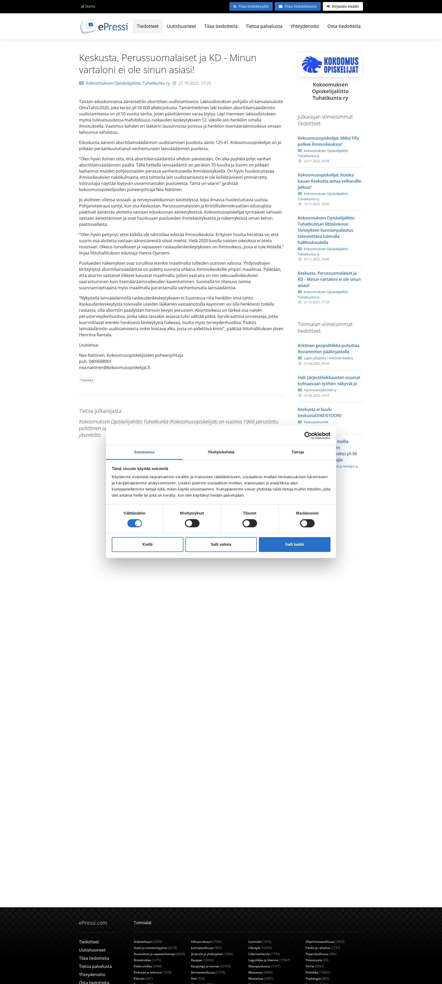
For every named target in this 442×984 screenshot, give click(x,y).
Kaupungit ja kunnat (211, 966)
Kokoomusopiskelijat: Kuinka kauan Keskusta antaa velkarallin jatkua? (329, 181)
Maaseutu (260, 972)
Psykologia (317, 978)
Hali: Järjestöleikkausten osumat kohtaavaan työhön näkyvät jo (329, 380)
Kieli (198, 978)
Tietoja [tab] (298, 452)
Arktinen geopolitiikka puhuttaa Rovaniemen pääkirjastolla (328, 348)
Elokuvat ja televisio (153, 972)
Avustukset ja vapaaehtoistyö (159, 954)
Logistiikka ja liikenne (269, 960)
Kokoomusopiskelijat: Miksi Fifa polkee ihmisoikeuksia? (328, 141)
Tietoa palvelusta (264, 26)
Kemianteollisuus (208, 972)
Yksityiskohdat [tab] (221, 452)
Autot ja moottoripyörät (155, 948)
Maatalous (260, 978)
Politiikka (87, 380)
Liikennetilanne (264, 954)
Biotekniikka (147, 960)
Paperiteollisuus (321, 954)
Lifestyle (260, 948)
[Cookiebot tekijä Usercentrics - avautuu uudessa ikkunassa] (308, 435)
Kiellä (147, 544)
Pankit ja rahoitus (323, 948)
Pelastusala (317, 960)
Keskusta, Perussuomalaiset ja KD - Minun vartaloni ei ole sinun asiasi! (329, 279)
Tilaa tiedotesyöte (253, 6)
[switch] (192, 523)
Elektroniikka (148, 966)
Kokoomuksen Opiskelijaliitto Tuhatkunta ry (128, 83)
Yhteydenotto (305, 26)
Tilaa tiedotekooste (300, 6)
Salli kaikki (294, 544)
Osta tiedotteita (344, 26)
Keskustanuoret (316, 422)
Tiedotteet (148, 26)
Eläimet (143, 978)
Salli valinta (221, 544)
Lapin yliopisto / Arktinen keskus (328, 358)
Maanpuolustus (264, 966)
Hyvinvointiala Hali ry (320, 390)
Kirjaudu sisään (345, 6)
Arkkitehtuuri (148, 942)
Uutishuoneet (181, 26)
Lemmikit (259, 942)
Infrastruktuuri (206, 942)
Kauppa (202, 960)
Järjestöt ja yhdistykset (212, 954)
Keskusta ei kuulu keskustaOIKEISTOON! (319, 412)
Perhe (315, 966)
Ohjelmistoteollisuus (325, 942)
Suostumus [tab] (144, 452)
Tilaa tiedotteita (221, 26)
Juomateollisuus (206, 948)
